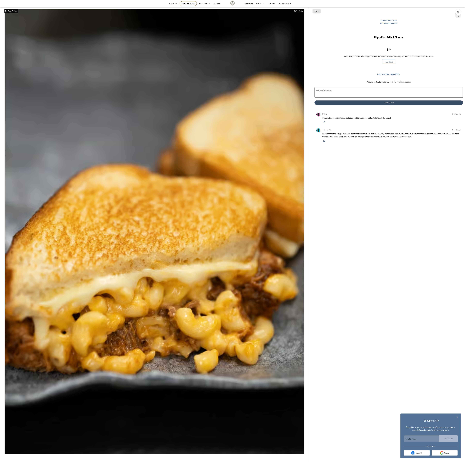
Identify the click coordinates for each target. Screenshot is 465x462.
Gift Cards (204, 4)
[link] (389, 62)
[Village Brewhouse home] (232, 3)
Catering (249, 4)
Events (216, 4)
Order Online (188, 4)
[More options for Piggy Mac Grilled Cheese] (458, 12)
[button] (173, 3)
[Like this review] (325, 121)
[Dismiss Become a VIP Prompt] (457, 417)
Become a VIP (285, 4)
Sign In (271, 4)
